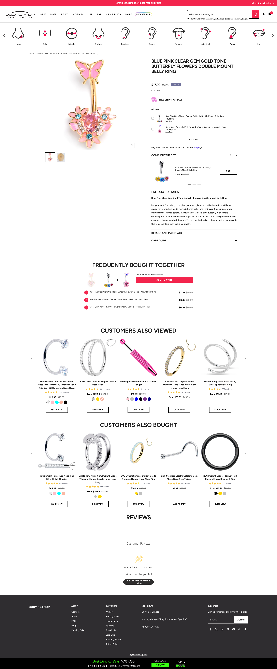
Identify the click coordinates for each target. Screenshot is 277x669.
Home (31, 53)
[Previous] (4, 35)
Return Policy (112, 644)
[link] (48, 402)
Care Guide (111, 635)
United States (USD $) (261, 3)
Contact (75, 612)
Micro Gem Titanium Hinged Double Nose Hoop (98, 383)
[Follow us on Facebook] (211, 629)
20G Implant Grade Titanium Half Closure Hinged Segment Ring (220, 477)
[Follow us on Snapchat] (245, 629)
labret (227, 19)
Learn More (168, 121)
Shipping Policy (113, 639)
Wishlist (109, 612)
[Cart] (269, 14)
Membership (112, 621)
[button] (32, 359)
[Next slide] (234, 155)
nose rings (210, 19)
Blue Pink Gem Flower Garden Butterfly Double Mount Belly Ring (193, 168)
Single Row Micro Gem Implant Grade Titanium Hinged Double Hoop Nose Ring (98, 479)
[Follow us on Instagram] (222, 629)
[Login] (263, 14)
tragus (245, 19)
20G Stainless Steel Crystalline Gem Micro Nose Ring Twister (179, 477)
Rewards (110, 625)
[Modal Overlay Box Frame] (138, 663)
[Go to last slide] (228, 155)
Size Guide (111, 630)
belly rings (219, 19)
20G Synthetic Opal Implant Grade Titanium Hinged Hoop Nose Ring (138, 477)
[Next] (272, 35)
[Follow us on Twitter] (216, 629)
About (74, 616)
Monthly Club (112, 616)
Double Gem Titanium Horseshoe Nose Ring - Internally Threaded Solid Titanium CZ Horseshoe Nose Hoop (57, 384)
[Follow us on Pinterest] (228, 629)
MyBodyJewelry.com (138, 654)
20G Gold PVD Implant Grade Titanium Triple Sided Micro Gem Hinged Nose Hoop (179, 384)
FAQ (73, 621)
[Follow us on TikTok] (239, 629)
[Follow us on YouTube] (234, 629)
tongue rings (236, 19)
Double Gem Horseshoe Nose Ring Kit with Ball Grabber (57, 477)
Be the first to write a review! (138, 582)
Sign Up (241, 619)
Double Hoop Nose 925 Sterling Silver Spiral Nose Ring (220, 383)
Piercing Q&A (78, 630)
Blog (73, 625)
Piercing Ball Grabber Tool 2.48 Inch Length (138, 383)
